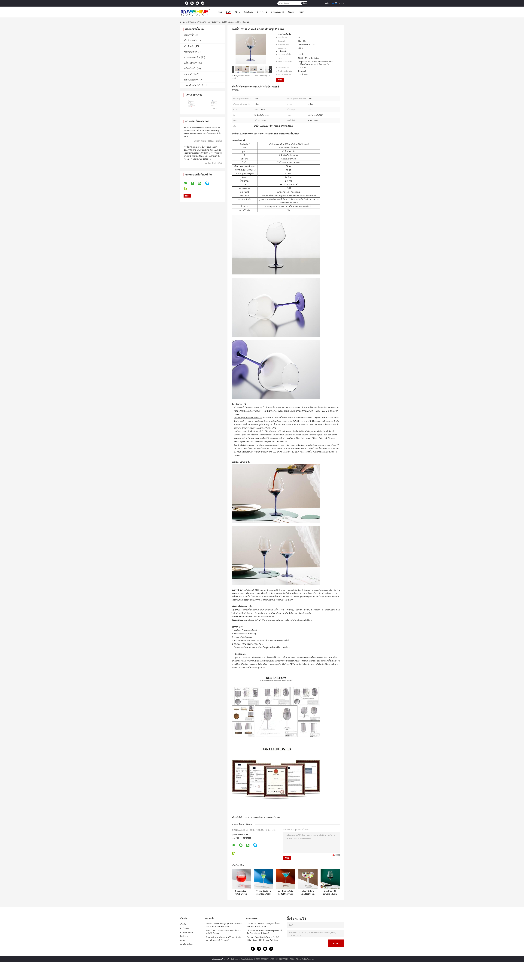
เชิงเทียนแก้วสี (190, 51)
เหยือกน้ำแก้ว (190, 68)
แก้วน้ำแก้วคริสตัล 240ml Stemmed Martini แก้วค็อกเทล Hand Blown (285, 892)
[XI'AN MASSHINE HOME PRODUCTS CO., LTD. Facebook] (186, 3)
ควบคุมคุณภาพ (277, 12)
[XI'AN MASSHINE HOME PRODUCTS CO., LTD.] (195, 12)
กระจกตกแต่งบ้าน (192, 57)
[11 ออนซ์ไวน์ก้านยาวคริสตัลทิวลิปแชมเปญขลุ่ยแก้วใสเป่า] (263, 879)
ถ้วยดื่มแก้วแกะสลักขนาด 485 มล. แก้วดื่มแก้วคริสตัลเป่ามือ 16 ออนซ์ (223, 938)
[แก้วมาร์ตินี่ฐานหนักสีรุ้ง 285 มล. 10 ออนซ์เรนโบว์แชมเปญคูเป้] (308, 879)
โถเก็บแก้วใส (190, 74)
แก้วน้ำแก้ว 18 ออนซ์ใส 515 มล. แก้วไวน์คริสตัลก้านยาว (330, 892)
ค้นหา (305, 3)
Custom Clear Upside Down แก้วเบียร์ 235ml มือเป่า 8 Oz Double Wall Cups (263, 938)
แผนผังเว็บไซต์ (186, 944)
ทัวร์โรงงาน (262, 12)
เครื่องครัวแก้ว (190, 63)
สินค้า (228, 12)
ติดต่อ (280, 80)
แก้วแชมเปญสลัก (254, 817)
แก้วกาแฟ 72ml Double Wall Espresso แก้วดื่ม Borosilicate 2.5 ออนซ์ (265, 931)
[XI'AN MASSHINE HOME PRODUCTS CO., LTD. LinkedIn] (192, 3)
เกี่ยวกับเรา (248, 12)
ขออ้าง (327, 3)
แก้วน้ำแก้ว (201, 22)
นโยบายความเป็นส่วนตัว (221, 959)
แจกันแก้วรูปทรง (191, 79)
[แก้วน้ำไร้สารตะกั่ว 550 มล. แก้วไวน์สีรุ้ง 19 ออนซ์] (251, 49)
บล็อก (301, 12)
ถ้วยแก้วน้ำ (189, 35)
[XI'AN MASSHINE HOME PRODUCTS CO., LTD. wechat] (201, 183)
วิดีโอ (237, 12)
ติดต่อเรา (291, 12)
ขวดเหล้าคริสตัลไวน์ (193, 85)
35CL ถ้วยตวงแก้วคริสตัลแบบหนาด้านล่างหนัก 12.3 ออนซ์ (224, 931)
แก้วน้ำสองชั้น (190, 40)
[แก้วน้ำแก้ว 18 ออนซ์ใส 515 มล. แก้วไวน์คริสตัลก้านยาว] (330, 879)
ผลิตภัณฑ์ (190, 22)
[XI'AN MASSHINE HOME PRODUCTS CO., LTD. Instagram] (202, 3)
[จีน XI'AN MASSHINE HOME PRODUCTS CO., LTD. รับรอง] (191, 105)
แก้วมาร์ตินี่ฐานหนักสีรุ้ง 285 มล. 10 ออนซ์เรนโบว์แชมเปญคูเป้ (308, 892)
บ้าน (220, 12)
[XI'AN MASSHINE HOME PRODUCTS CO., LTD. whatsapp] (194, 183)
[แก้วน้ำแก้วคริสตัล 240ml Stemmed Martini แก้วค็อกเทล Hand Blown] (285, 879)
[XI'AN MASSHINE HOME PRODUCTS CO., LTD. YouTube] (197, 3)
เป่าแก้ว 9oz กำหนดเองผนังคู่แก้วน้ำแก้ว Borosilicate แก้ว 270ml (264, 925)
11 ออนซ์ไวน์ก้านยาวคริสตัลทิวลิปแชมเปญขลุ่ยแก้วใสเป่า (263, 892)
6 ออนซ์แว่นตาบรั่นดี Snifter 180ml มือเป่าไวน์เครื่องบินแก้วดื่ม (241, 892)
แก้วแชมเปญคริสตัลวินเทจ (270, 817)
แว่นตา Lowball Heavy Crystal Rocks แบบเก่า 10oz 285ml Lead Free (224, 925)
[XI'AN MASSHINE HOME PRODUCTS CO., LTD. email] (187, 183)
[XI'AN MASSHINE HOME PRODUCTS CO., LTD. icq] (187, 188)
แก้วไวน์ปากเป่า (242, 817)
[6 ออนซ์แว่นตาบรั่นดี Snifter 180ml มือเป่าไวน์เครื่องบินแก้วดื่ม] (241, 879)
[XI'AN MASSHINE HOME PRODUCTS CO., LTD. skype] (208, 183)
